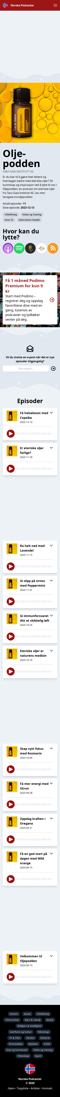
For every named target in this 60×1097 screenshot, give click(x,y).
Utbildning (11, 214)
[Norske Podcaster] (30, 1069)
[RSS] (52, 248)
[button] (55, 5)
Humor (14, 1013)
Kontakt (47, 1088)
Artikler (35, 1088)
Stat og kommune (16, 1049)
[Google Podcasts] (41, 248)
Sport (38, 1055)
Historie (45, 1037)
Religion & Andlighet (29, 1025)
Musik (49, 1019)
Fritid (47, 1043)
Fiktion (30, 1037)
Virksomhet (12, 1019)
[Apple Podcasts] (7, 248)
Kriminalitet (15, 1043)
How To (9, 219)
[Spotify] (18, 248)
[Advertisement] (30, 41)
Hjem (11, 1088)
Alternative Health (29, 219)
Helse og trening (32, 214)
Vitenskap (23, 1055)
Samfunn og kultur (21, 1031)
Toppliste (22, 1088)
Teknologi (43, 1031)
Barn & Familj (32, 1019)
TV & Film (14, 1037)
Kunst (27, 1013)
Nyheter (33, 1043)
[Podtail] (30, 248)
